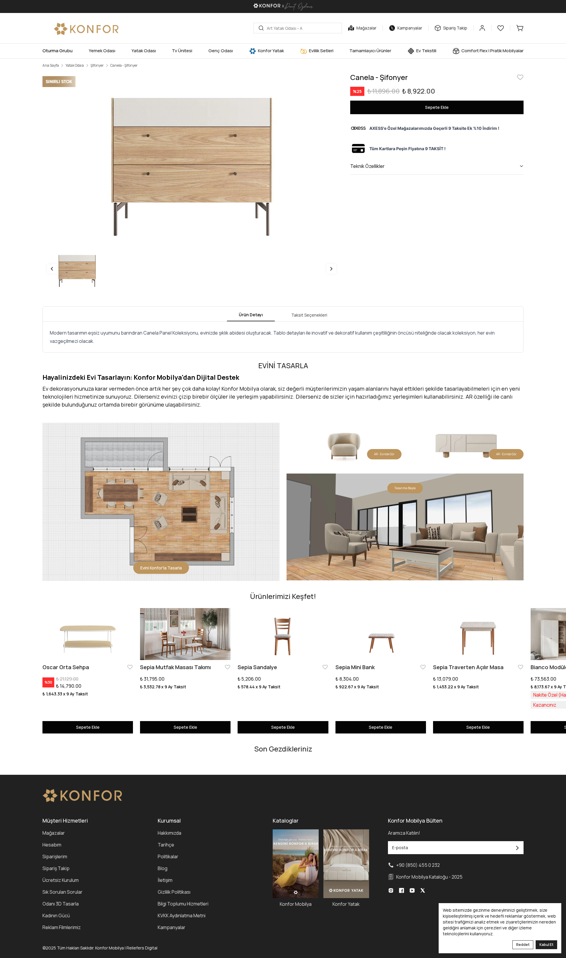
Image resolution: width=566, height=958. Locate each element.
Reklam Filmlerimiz (61, 927)
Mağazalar (53, 833)
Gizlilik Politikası (174, 892)
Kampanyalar (171, 927)
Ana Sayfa (50, 65)
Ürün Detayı (251, 314)
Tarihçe (166, 844)
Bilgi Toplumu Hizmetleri (183, 903)
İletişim (165, 880)
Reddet (522, 944)
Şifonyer (97, 65)
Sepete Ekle (437, 107)
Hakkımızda (169, 833)
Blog (162, 868)
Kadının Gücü (56, 915)
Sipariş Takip (56, 868)
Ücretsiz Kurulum (60, 880)
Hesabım (51, 844)
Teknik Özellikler (367, 166)
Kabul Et (546, 944)
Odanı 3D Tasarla (60, 903)
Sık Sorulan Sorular (62, 892)
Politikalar (168, 856)
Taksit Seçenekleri (309, 315)
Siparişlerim (54, 856)
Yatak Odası (74, 65)
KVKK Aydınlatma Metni (181, 915)
